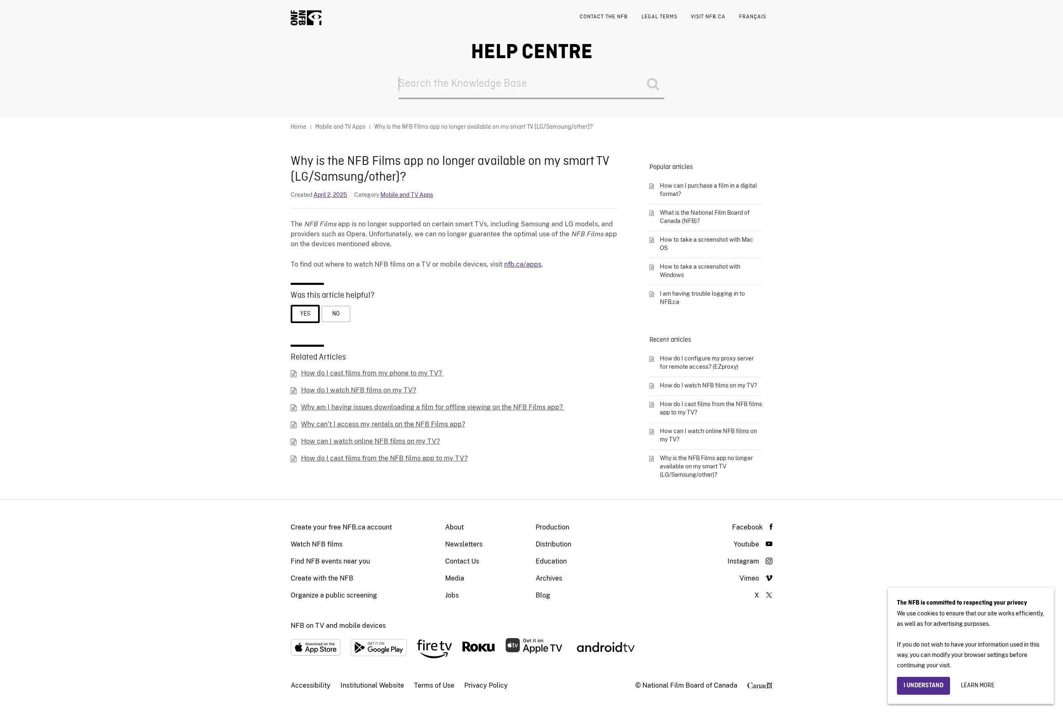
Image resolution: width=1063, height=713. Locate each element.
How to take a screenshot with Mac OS (706, 243)
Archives (549, 578)
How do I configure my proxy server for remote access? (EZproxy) (707, 362)
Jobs (452, 595)
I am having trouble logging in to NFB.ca (702, 297)
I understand (923, 685)
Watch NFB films (317, 544)
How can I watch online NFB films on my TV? (370, 441)
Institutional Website (372, 685)
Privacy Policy (486, 685)
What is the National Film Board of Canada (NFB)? (705, 216)
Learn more (977, 685)
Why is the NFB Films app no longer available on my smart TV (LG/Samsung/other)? (706, 466)
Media (454, 578)
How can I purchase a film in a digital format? (708, 189)
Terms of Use (434, 685)
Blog (543, 595)
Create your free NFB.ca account (341, 527)
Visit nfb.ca (708, 16)
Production (552, 527)
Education (551, 561)
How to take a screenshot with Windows (700, 270)
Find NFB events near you (330, 561)
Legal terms (659, 16)
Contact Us (462, 561)
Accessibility (311, 685)
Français (752, 16)
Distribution (553, 544)
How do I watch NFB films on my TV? (358, 390)
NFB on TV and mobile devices (338, 626)
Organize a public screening (334, 595)
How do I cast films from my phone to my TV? (372, 373)
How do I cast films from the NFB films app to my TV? (384, 458)
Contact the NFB (604, 16)
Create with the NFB (322, 578)
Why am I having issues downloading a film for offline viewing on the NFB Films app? (432, 407)
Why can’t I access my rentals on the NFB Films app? (383, 424)
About (454, 527)
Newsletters (464, 544)
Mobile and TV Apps (406, 194)
